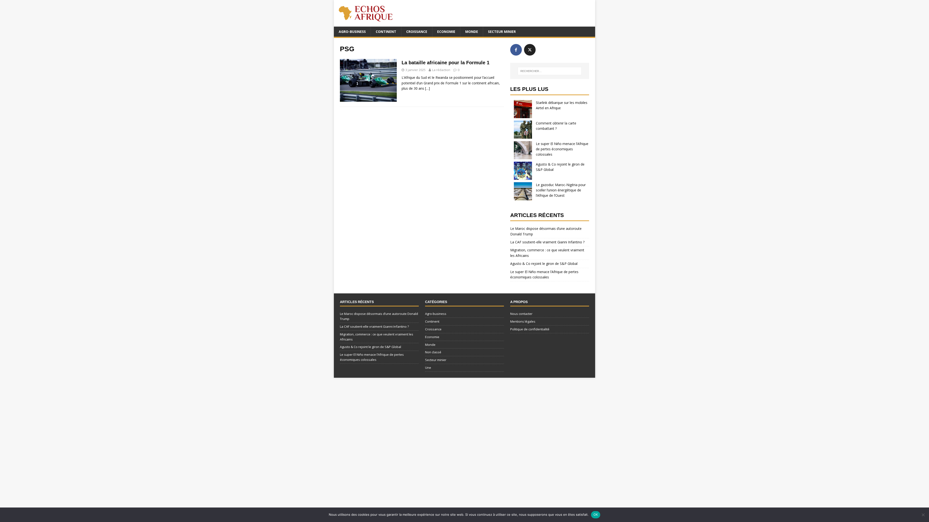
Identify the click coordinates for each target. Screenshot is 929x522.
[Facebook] (516, 50)
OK (595, 514)
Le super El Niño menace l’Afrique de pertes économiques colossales (562, 149)
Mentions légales (522, 321)
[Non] (923, 514)
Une (428, 367)
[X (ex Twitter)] (530, 50)
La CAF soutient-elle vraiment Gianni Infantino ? (547, 242)
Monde (471, 31)
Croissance (416, 31)
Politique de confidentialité (529, 329)
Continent (386, 31)
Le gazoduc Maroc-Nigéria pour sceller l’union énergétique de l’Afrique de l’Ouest (561, 190)
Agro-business (352, 31)
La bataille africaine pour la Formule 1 (445, 62)
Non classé (433, 352)
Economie (446, 31)
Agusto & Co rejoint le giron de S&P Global (543, 263)
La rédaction (441, 70)
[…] (427, 88)
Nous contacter (521, 314)
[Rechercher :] (549, 71)
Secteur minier (502, 31)
